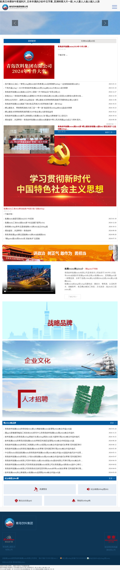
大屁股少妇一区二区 (49, 569)
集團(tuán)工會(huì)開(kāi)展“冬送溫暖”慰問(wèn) (25, 223)
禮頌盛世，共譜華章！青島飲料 (18, 231)
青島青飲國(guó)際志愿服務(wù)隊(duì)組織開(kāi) (25, 235)
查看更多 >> (111, 124)
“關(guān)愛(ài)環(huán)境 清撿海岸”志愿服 (22, 239)
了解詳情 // (72, 297)
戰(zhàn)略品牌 (60, 423)
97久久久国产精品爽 (5, 569)
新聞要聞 (32, 41)
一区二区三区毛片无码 (17, 569)
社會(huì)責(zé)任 (88, 41)
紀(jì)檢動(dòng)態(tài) (99, 489)
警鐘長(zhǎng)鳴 (83, 501)
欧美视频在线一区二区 (29, 569)
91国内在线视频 (39, 569)
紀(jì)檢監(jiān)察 (60, 478)
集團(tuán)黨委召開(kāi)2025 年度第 (19, 219)
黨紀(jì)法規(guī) (25, 501)
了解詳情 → (63, 55)
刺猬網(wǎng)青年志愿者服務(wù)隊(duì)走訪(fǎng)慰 (26, 227)
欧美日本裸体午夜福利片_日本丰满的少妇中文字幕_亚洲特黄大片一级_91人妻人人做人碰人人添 (50, 1)
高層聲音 (43, 489)
